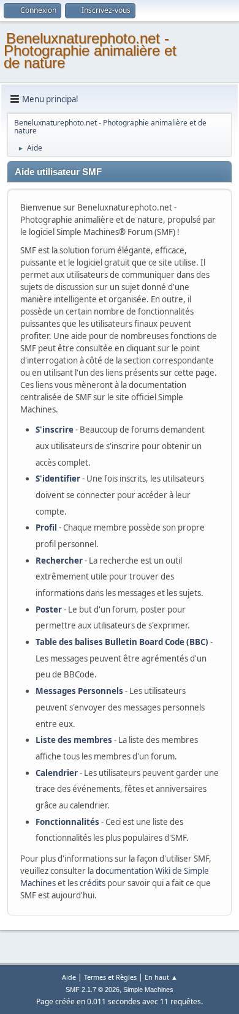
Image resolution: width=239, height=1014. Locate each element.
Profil (46, 527)
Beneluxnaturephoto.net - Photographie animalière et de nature (90, 50)
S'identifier (58, 478)
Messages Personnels (79, 690)
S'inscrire (55, 429)
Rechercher (59, 560)
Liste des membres (74, 739)
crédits (92, 883)
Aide (69, 977)
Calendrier (57, 772)
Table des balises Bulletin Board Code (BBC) (122, 641)
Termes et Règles (110, 977)
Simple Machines (148, 989)
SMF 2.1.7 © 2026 (93, 989)
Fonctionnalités (67, 821)
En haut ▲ (161, 977)
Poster (49, 609)
